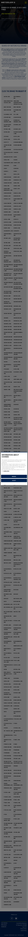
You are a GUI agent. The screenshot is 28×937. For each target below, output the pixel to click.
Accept (14, 480)
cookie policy (6, 471)
